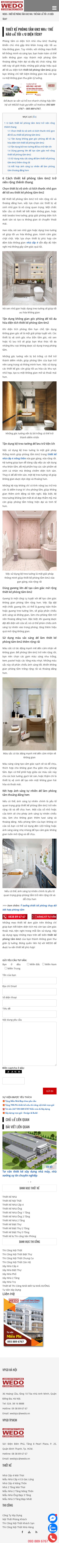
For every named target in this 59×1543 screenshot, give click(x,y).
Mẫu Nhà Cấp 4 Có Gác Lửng (18, 1479)
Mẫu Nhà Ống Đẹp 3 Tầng (16, 1495)
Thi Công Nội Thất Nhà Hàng (18, 1527)
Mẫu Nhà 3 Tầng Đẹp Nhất (17, 1499)
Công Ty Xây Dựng (12, 1515)
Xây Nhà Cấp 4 (10, 1266)
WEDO (4, 14)
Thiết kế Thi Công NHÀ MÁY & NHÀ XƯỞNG (26, 1285)
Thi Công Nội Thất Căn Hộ (16, 1262)
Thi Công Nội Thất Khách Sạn (18, 1523)
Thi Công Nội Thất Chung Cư (18, 1258)
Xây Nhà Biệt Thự (11, 1270)
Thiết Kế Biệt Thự (11, 1224)
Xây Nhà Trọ (9, 1281)
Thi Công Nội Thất (12, 1250)
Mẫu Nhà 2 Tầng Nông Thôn (17, 1491)
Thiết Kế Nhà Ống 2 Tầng (16, 1216)
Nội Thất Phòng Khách (14, 1519)
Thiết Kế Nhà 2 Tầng (13, 1220)
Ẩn (34, 116)
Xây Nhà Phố (9, 1274)
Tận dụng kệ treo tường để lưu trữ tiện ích (30, 146)
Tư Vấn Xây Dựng (11, 1289)
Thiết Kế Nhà (9, 1196)
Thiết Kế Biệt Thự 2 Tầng (15, 1228)
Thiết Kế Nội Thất (11, 1200)
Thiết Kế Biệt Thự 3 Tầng (15, 1232)
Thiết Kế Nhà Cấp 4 (13, 1204)
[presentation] (28, 1182)
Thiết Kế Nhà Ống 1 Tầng (16, 1212)
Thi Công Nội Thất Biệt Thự (17, 1254)
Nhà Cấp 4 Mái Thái (13, 1475)
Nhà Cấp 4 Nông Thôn (14, 1483)
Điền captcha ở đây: (13, 1067)
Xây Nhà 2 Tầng (11, 1278)
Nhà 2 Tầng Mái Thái (13, 1487)
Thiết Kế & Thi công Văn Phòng (19, 1236)
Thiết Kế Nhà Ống (12, 1208)
